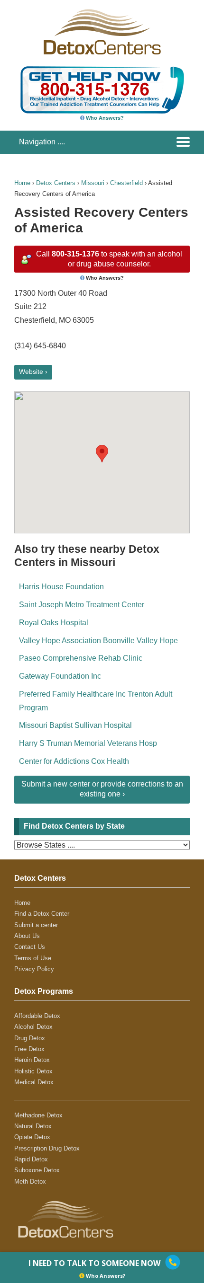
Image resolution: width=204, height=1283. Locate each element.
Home (22, 182)
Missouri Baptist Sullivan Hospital (75, 725)
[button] (102, 453)
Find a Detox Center (41, 913)
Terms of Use (32, 958)
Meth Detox (30, 1181)
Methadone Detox (38, 1115)
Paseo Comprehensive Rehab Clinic (80, 658)
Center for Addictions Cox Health (74, 761)
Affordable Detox (37, 1015)
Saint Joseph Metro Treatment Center (81, 605)
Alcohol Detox (33, 1026)
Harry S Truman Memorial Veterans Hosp (88, 743)
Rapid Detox (31, 1159)
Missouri (92, 182)
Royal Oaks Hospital (53, 623)
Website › (33, 371)
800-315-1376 (75, 254)
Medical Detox (34, 1082)
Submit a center (36, 925)
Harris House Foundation (61, 587)
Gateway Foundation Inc (60, 676)
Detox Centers (55, 182)
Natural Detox (33, 1126)
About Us (27, 935)
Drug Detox (29, 1038)
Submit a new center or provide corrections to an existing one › (102, 789)
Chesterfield (126, 182)
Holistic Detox (33, 1071)
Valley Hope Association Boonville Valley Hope (98, 641)
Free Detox (29, 1049)
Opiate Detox (32, 1137)
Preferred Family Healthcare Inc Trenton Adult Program (95, 701)
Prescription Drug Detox (47, 1148)
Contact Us (29, 946)
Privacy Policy (34, 969)
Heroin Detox (32, 1059)
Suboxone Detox (37, 1170)
